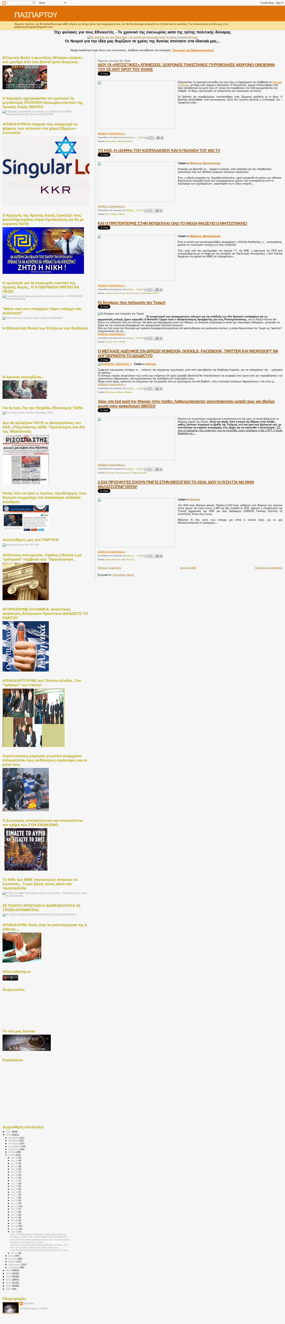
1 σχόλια (141, 137)
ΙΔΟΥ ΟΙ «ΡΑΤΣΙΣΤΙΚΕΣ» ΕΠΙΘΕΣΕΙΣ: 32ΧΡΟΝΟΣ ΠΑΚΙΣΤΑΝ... (38, 1234)
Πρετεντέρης (146, 293)
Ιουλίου (12, 1152)
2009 (9, 1289)
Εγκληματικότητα (123, 473)
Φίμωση (128, 392)
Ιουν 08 (14, 1220)
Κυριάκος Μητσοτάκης (115, 293)
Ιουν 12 (14, 1209)
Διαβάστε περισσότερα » (111, 133)
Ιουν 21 (14, 1183)
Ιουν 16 (14, 1197)
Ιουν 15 (14, 1200)
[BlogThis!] (151, 138)
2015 (9, 1270)
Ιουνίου (12, 1155)
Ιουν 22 (14, 1180)
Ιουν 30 (14, 1158)
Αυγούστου (13, 1149)
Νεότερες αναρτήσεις (109, 567)
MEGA (156, 293)
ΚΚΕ (107, 214)
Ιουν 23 (14, 1177)
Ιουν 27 (14, 1166)
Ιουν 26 (14, 1169)
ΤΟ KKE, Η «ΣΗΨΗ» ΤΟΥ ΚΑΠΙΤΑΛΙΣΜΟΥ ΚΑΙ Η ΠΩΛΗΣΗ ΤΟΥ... (39, 1237)
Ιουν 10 (14, 1215)
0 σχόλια (140, 210)
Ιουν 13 (14, 1206)
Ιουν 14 (14, 1203)
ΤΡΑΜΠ (122, 342)
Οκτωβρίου (13, 1143)
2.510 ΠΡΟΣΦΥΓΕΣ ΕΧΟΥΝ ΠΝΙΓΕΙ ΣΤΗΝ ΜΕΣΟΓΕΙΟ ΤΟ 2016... (39, 1250)
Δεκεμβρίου (14, 1138)
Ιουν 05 (14, 1229)
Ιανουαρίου (13, 1267)
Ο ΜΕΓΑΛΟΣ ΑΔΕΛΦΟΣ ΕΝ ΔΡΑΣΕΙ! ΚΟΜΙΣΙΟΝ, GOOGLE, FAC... (40, 1245)
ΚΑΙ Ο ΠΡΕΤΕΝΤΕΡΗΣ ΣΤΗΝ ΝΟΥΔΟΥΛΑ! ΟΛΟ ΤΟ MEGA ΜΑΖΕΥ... (41, 1240)
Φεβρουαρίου (14, 1264)
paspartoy (29, 1303)
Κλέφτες (113, 214)
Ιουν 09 (14, 1217)
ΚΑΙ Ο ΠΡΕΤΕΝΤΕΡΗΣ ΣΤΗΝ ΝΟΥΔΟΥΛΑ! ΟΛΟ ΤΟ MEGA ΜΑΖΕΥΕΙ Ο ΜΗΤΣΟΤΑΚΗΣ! (172, 223)
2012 (9, 1279)
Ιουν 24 (14, 1175)
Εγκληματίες (110, 141)
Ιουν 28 (14, 1163)
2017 (9, 1131)
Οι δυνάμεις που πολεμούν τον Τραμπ (131, 302)
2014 (9, 1273)
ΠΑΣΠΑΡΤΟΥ (35, 15)
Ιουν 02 (14, 1232)
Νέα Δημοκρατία (133, 293)
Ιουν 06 (14, 1226)
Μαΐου (11, 1256)
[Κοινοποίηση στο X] (155, 138)
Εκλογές (108, 342)
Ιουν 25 (14, 1172)
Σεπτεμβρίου (14, 1146)
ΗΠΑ (115, 342)
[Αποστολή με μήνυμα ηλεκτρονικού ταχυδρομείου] (147, 138)
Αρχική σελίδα (188, 567)
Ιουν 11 (14, 1212)
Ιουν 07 (14, 1223)
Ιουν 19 (14, 1189)
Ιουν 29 (14, 1160)
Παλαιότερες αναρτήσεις (268, 567)
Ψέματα (121, 214)
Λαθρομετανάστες (124, 141)
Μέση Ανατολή (128, 559)
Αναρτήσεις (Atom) (123, 574)
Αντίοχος (150, 363)
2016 (9, 1135)
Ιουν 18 (14, 1192)
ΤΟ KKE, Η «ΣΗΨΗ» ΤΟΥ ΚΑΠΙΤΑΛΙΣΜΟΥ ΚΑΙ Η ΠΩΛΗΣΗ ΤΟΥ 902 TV (159, 150)
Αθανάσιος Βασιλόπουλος (205, 163)
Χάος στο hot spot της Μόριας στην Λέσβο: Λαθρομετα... (35, 1247)
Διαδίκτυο (119, 392)
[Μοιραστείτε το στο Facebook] (158, 138)
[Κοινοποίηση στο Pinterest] (162, 138)
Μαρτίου (12, 1261)
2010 (9, 1286)
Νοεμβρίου (13, 1140)
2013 (9, 1276)
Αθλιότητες (109, 392)
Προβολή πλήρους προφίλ (34, 1308)
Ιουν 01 (14, 1253)
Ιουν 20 (14, 1186)
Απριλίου (12, 1259)
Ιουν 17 (14, 1195)
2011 (9, 1282)
